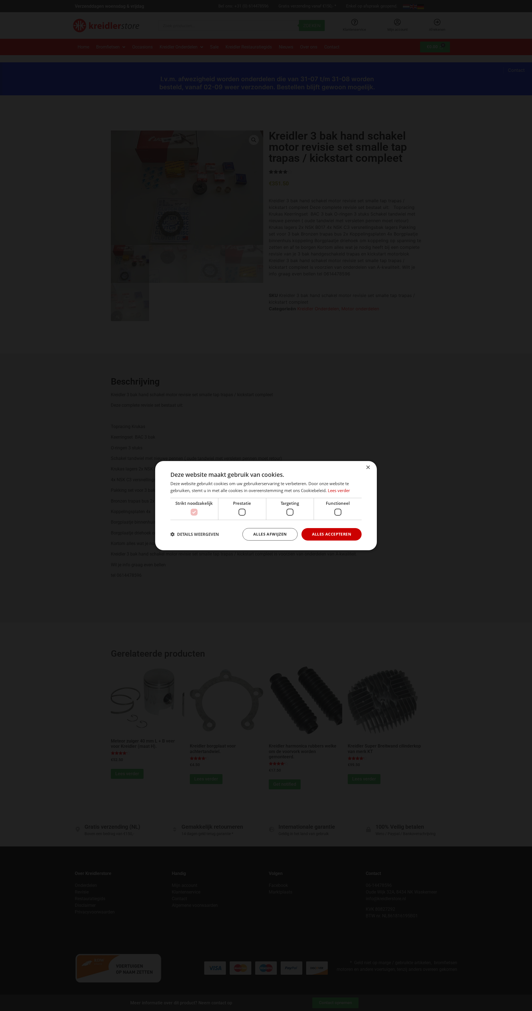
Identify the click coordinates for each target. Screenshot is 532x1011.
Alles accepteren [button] (331, 534)
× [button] (368, 467)
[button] (194, 534)
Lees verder (339, 490)
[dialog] (266, 505)
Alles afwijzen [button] (270, 534)
